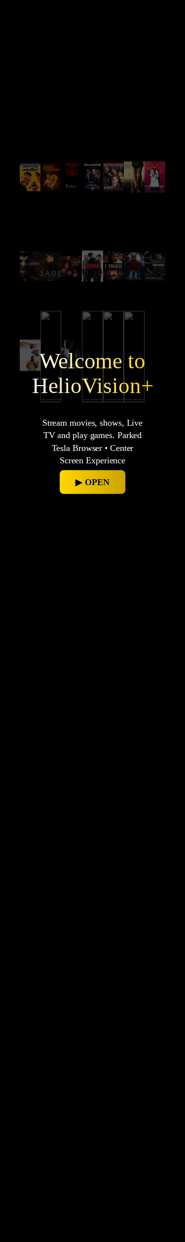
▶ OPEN (92, 482)
